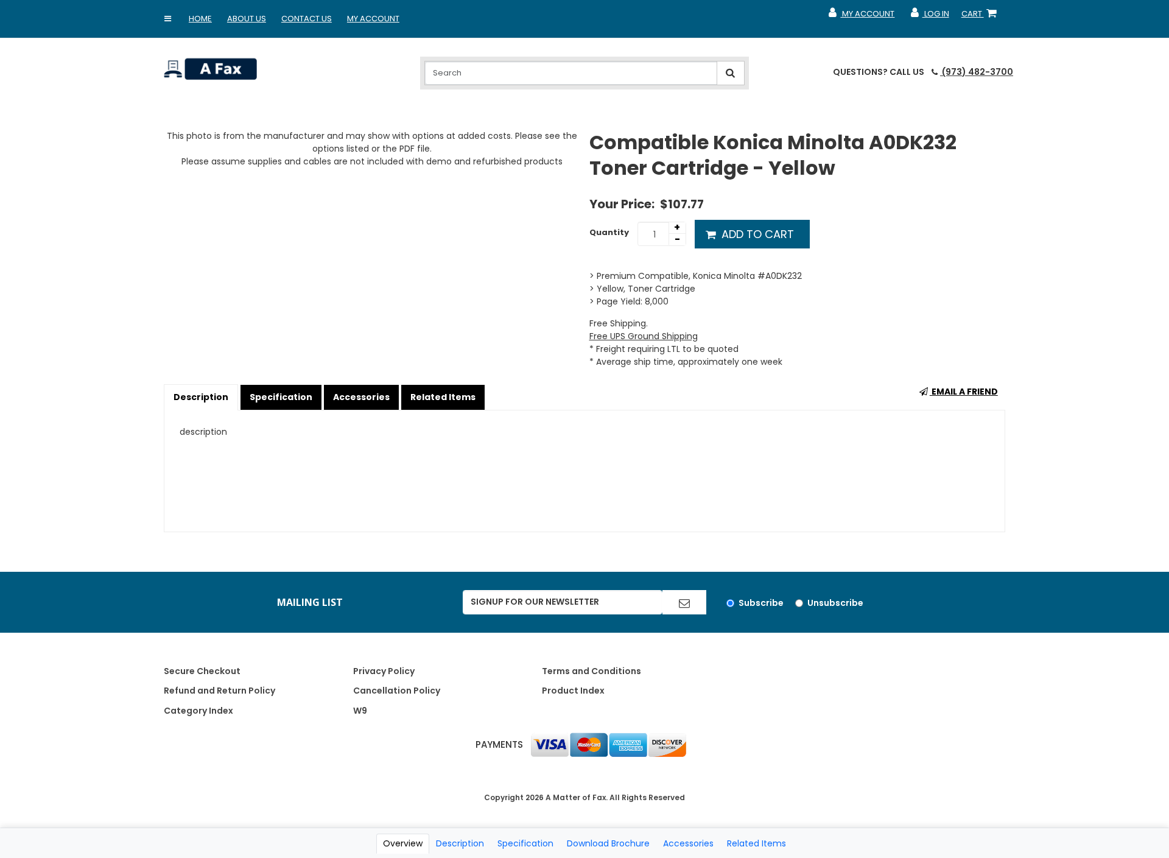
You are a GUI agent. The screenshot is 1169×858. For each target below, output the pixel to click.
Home (200, 18)
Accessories (361, 397)
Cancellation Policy (396, 690)
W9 (360, 711)
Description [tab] (460, 843)
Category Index (198, 711)
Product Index (573, 690)
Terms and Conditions (591, 671)
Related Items (443, 397)
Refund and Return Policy (219, 690)
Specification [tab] (525, 843)
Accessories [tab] (688, 843)
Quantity (609, 232)
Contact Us (306, 18)
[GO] (684, 602)
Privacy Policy (384, 671)
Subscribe (761, 602)
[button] (168, 19)
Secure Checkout (202, 671)
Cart (981, 16)
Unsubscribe (835, 602)
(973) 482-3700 (976, 72)
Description (201, 397)
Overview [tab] (403, 843)
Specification (281, 397)
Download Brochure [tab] (608, 843)
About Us (246, 18)
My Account (373, 18)
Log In (929, 16)
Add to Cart (756, 234)
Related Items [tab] (756, 843)
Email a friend (964, 391)
